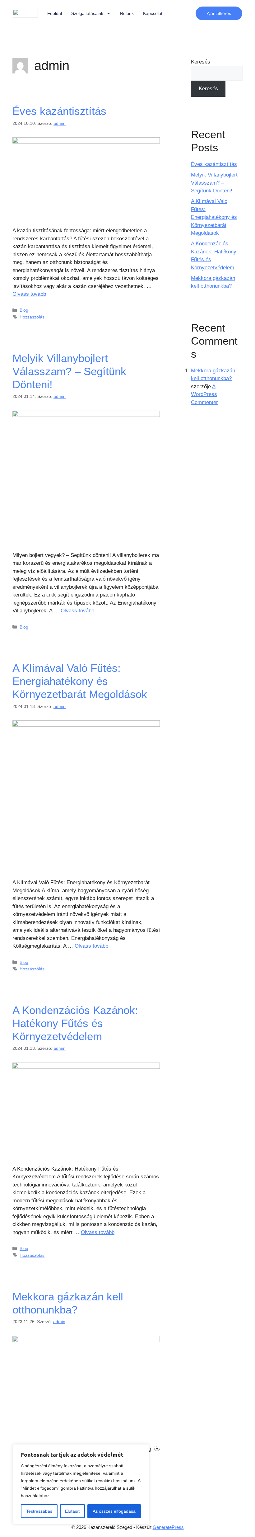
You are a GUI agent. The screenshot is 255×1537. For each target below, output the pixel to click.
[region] (80, 1484)
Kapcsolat (152, 13)
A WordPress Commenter (204, 394)
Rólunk (127, 13)
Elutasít (72, 1511)
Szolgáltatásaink (87, 13)
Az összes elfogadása (114, 1511)
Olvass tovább (29, 294)
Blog (24, 310)
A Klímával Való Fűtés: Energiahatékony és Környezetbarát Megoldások (79, 681)
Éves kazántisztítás (59, 111)
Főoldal (54, 13)
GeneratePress (168, 1527)
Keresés (200, 62)
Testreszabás (39, 1511)
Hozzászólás (32, 316)
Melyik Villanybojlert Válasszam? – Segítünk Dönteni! (69, 371)
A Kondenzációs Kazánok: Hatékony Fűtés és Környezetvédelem (75, 1023)
